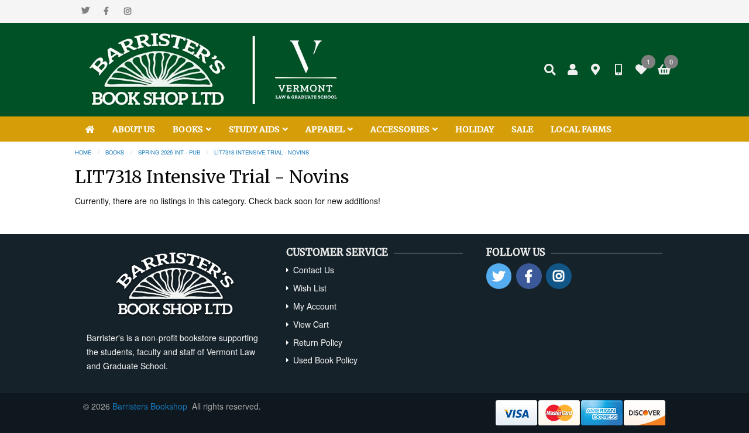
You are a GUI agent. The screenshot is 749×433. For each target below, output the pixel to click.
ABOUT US (133, 129)
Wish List (310, 288)
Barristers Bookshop (149, 406)
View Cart (311, 324)
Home (83, 152)
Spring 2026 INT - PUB (169, 152)
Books (114, 152)
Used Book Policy (325, 360)
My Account (314, 306)
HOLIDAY (474, 129)
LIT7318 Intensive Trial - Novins (261, 152)
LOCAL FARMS (581, 129)
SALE (522, 129)
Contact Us (313, 270)
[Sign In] (573, 69)
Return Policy (317, 342)
